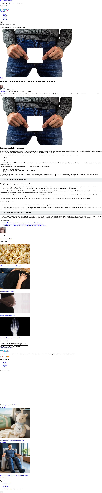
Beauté (4, 18)
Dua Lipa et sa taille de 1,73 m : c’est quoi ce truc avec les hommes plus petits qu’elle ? (23, 224)
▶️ (8, 356)
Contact (2, 11)
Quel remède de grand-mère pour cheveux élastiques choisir (14, 345)
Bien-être (5, 15)
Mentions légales (7, 483)
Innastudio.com (7, 489)
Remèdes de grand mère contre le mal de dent (10, 346)
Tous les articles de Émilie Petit (6, 238)
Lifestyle (5, 16)
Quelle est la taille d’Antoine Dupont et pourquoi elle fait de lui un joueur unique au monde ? (25, 225)
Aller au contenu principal (6, 0)
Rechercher (2, 24)
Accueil (2, 91)
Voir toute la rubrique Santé (6, 347)
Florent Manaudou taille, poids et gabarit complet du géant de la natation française (22, 222)
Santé (4, 14)
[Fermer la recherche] (1, 22)
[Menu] (4, 11)
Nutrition (5, 19)
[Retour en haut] (1, 492)
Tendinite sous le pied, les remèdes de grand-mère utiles (13, 343)
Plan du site (5, 486)
